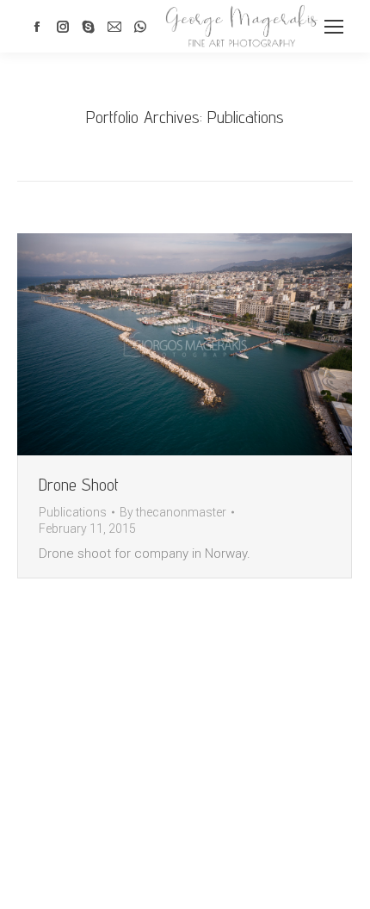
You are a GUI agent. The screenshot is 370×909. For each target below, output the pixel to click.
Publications (73, 512)
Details (208, 344)
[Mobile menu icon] (334, 26)
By (173, 512)
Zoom (162, 344)
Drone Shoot (79, 484)
